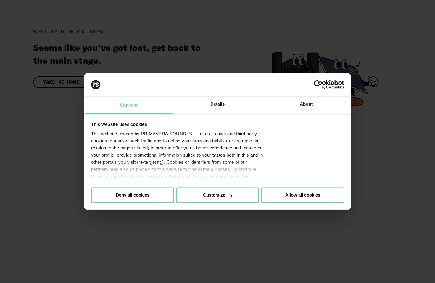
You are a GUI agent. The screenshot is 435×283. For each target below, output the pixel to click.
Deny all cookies (132, 195)
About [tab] (306, 104)
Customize (214, 195)
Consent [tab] (129, 104)
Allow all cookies (302, 195)
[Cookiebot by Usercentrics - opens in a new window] (318, 84)
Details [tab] (217, 104)
